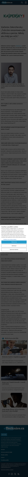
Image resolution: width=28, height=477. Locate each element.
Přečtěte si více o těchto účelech (9, 239)
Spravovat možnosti (14, 249)
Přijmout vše (14, 242)
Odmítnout (14, 245)
